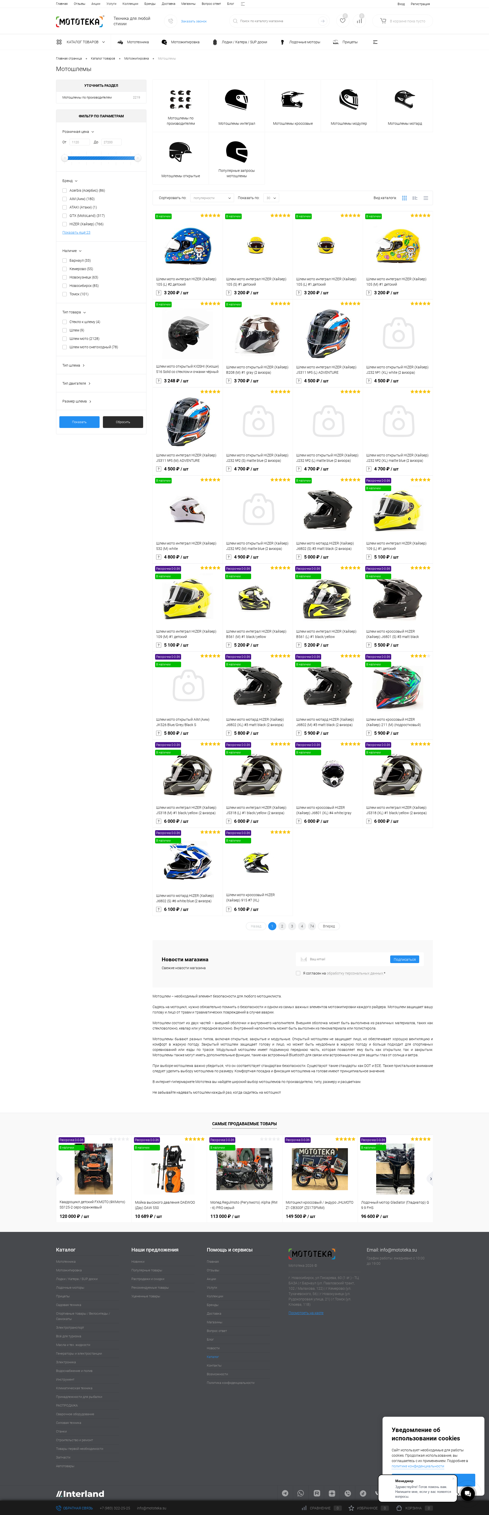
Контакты (214, 1365)
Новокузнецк (84, 277)
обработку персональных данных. (355, 973)
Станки (61, 1431)
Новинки (137, 1261)
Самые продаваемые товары (244, 1123)
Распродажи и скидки (147, 1279)
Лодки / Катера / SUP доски (77, 1279)
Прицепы (63, 1296)
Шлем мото (85, 339)
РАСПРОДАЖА (67, 1405)
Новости (213, 1348)
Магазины (188, 4)
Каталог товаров (83, 42)
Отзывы (79, 4)
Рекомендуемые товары (150, 1287)
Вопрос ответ (211, 4)
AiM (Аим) (82, 199)
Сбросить (123, 422)
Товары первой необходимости (79, 1449)
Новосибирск (84, 286)
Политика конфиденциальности (230, 1383)
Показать (79, 422)
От (64, 142)
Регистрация (420, 4)
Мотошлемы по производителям (87, 97)
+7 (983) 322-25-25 (115, 1508)
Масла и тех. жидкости (73, 1345)
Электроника (66, 1362)
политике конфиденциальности (418, 1466)
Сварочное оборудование (75, 1414)
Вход (401, 4)
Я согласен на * (344, 973)
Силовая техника (68, 1423)
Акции (95, 4)
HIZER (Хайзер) (87, 224)
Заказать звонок (194, 21)
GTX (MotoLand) (87, 216)
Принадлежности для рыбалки (79, 1397)
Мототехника (66, 1261)
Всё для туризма (68, 1336)
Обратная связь (77, 1508)
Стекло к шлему (85, 322)
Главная (62, 4)
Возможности (217, 1374)
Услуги (111, 4)
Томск (79, 294)
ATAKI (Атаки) (83, 207)
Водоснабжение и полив (74, 1371)
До (96, 142)
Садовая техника (68, 1305)
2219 (136, 97)
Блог (230, 4)
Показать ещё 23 (76, 232)
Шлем (77, 330)
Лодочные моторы (70, 1287)
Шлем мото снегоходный (94, 347)
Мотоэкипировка (69, 1270)
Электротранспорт (70, 1327)
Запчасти (63, 1457)
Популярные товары (146, 1270)
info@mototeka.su (398, 1250)
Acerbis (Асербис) (87, 190)
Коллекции (130, 4)
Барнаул (80, 260)
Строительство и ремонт (74, 1440)
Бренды (150, 4)
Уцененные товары (145, 1296)
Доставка (168, 4)
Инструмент (65, 1379)
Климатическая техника (74, 1388)
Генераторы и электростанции (79, 1353)
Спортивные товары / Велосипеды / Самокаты (83, 1316)
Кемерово (81, 269)
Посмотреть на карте (306, 1313)
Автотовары (65, 1466)
